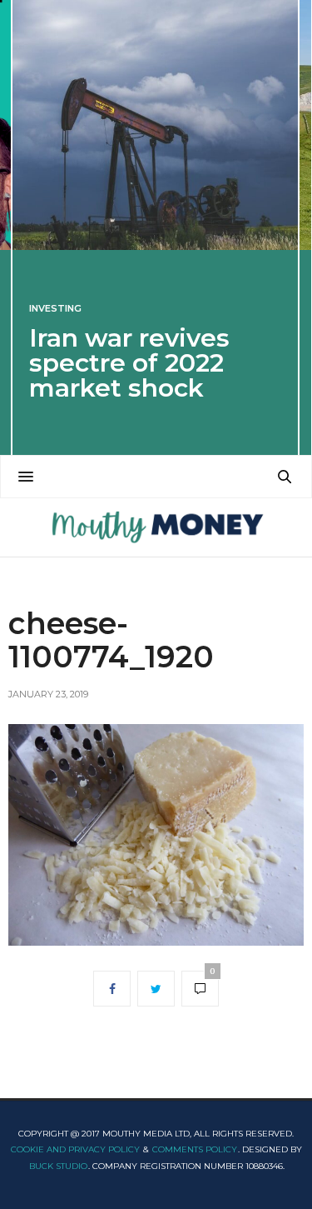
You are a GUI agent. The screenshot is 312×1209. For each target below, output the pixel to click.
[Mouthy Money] (156, 527)
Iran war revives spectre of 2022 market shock (129, 362)
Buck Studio (58, 1166)
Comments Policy (194, 1149)
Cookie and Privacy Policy (75, 1149)
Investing (55, 308)
